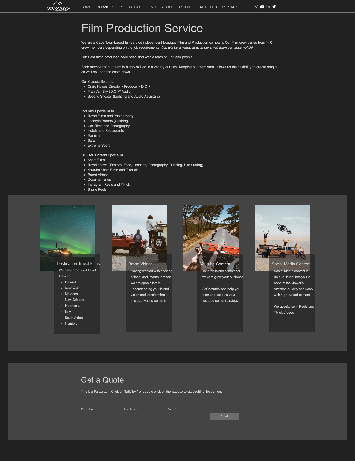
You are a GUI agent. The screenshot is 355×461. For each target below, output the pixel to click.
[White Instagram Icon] (256, 6)
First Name (88, 409)
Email (170, 409)
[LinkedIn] (268, 6)
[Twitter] (274, 6)
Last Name (131, 409)
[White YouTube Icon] (262, 6)
